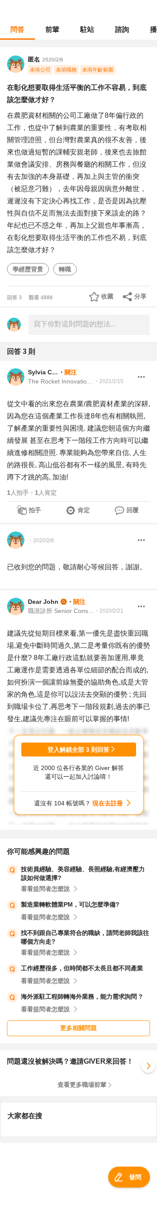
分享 (140, 296)
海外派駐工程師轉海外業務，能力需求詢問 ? (82, 996)
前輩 (52, 29)
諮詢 (122, 29)
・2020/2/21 (108, 611)
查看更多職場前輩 (82, 1084)
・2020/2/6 (41, 540)
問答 (17, 29)
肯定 (84, 510)
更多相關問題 (78, 1027)
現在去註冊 (107, 803)
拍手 (35, 510)
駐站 (87, 29)
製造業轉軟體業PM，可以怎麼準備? (70, 904)
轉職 (65, 269)
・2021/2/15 (108, 381)
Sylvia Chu (43, 372)
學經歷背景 (28, 269)
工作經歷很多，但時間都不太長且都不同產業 (82, 968)
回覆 (132, 510)
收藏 (107, 296)
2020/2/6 (52, 60)
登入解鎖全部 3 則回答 (78, 749)
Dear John (43, 601)
